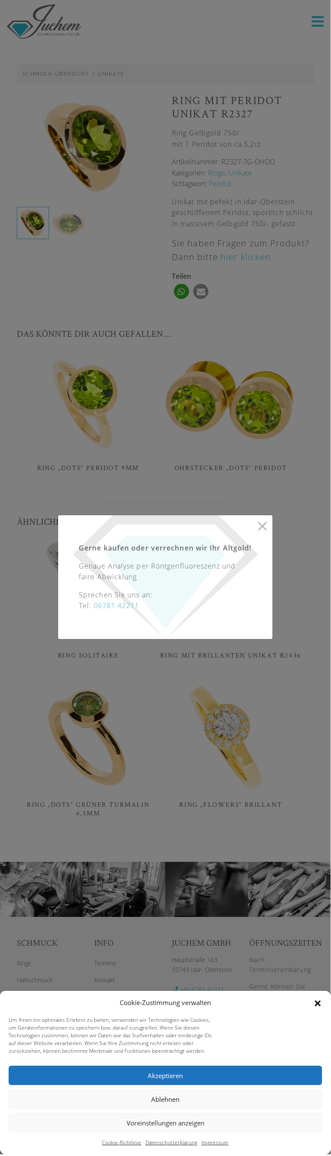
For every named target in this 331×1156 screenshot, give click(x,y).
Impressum (215, 1142)
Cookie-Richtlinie (121, 1142)
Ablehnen (165, 1099)
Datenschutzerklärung (171, 1142)
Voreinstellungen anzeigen (165, 1123)
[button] (317, 1002)
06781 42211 (116, 605)
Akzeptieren (165, 1075)
